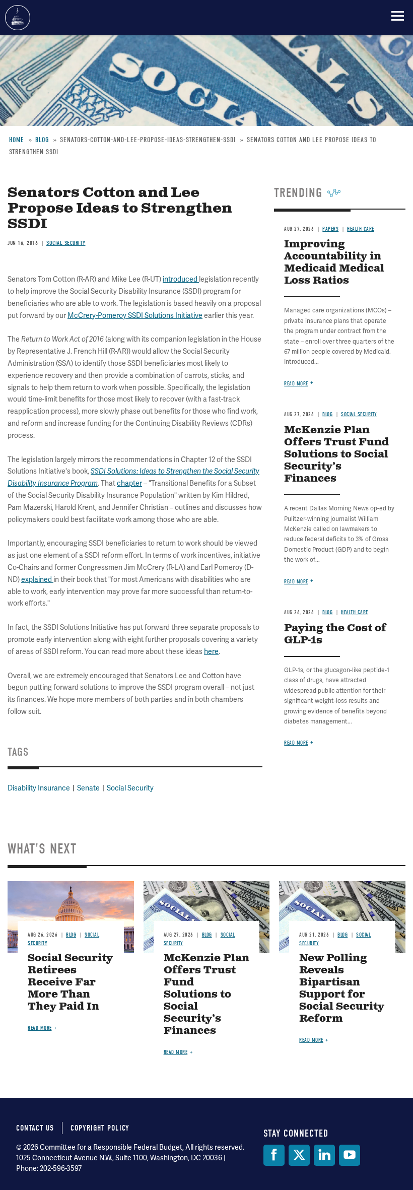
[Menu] (397, 15)
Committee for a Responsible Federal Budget (17, 17)
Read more (296, 383)
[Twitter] (299, 1155)
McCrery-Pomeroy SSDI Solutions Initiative (134, 315)
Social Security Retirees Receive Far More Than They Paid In (70, 983)
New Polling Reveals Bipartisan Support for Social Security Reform (341, 989)
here (211, 651)
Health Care (360, 229)
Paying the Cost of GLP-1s (335, 634)
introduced (181, 279)
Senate (88, 787)
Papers (330, 229)
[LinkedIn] (324, 1155)
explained (37, 579)
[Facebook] (274, 1155)
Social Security (66, 242)
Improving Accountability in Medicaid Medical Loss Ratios (334, 263)
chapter (129, 483)
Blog (327, 414)
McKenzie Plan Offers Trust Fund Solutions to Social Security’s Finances (336, 455)
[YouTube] (349, 1155)
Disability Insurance (39, 787)
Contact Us (35, 1128)
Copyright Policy (100, 1128)
